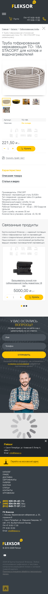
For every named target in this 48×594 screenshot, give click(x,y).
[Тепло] (29, 249)
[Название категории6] (11, 254)
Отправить (24, 355)
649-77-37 (11, 506)
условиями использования (18, 364)
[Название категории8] (23, 254)
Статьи (6, 488)
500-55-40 (11, 501)
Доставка (7, 477)
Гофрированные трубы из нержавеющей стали (30, 29)
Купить (27, 148)
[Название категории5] (36, 249)
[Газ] (11, 131)
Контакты (8, 490)
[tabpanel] (24, 274)
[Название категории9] (29, 253)
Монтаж (7, 485)
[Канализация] (23, 249)
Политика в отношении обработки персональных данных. (22, 573)
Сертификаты (9, 480)
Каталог (14, 29)
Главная (5, 29)
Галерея (6, 482)
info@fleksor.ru (15, 453)
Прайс (6, 474)
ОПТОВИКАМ (8, 493)
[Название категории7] (17, 254)
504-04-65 (11, 503)
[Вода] (17, 249)
